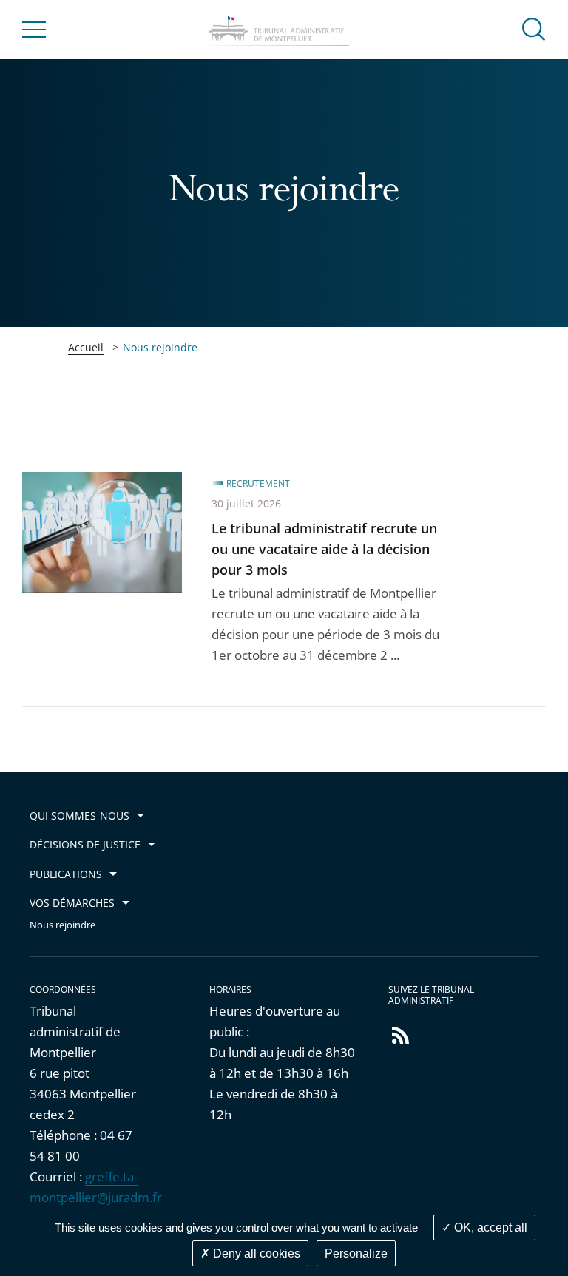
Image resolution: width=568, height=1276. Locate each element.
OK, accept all (489, 1227)
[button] (534, 28)
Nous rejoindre (62, 925)
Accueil (86, 347)
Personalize (356, 1253)
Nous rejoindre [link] (160, 347)
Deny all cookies (255, 1253)
